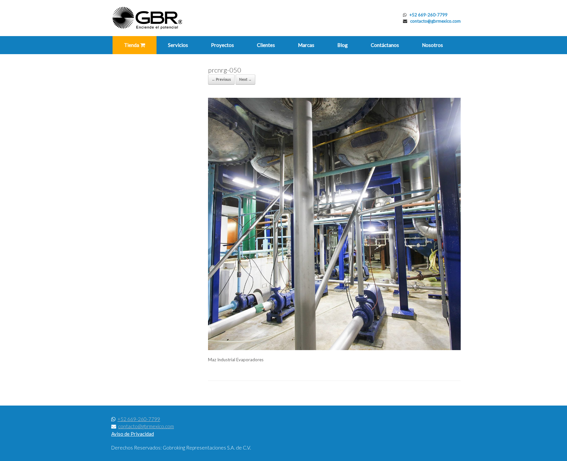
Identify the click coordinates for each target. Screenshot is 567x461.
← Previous (221, 79)
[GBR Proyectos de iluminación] (147, 18)
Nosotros (432, 45)
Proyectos (222, 45)
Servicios (178, 45)
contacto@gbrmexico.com (435, 21)
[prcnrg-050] (334, 348)
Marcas (306, 45)
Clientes (266, 45)
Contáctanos (385, 45)
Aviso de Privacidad (132, 434)
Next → (245, 79)
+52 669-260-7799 (429, 14)
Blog (342, 45)
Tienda (132, 45)
